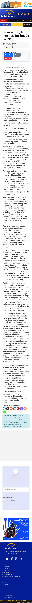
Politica (6, 568)
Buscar (28, 24)
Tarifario (6, 593)
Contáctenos (8, 595)
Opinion (6, 585)
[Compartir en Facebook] (15, 47)
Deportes (25, 21)
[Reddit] (11, 408)
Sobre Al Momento (9, 597)
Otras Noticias (12, 21)
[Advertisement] (16, 445)
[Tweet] (18, 47)
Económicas (7, 572)
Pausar (17, 55)
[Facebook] (4, 408)
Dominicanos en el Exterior (12, 576)
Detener (7, 58)
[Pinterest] (18, 408)
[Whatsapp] (4, 411)
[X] (7, 408)
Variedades (7, 587)
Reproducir (8, 55)
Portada (6, 566)
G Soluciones (29, 602)
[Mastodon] (21, 408)
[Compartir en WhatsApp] (12, 47)
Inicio (3, 21)
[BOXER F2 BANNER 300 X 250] (16, 529)
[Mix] (25, 408)
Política (19, 21)
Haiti (5, 582)
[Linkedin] (14, 408)
